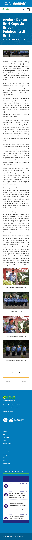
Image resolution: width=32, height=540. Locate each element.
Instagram (6, 455)
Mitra (24, 2)
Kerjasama (6, 437)
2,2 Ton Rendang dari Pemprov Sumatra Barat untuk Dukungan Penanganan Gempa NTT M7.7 (17, 495)
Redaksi (17, 39)
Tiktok (4, 458)
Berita (24, 39)
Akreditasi (19, 2)
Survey (5, 431)
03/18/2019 (6, 39)
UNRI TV (5, 460)
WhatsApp (6, 464)
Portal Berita (8, 4)
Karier (4, 440)
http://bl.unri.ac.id (8, 260)
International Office (10, 2)
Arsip (4, 434)
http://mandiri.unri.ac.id (10, 245)
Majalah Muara (7, 443)
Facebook (6, 452)
